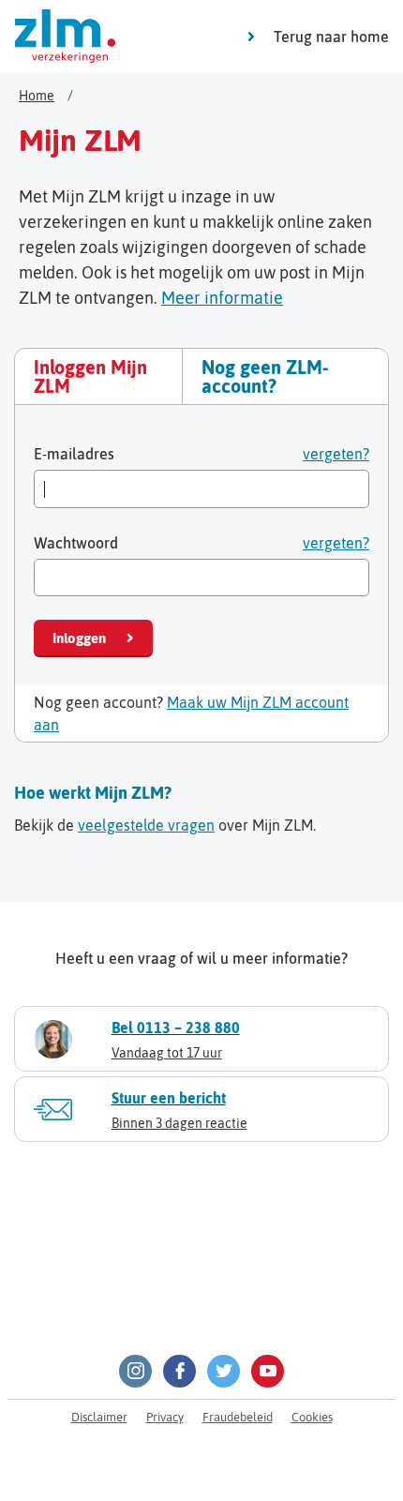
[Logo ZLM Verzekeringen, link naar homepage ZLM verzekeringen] (65, 36)
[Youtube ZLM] (267, 1371)
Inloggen (79, 638)
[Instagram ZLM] (135, 1371)
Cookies (312, 1417)
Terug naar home (331, 36)
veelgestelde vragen (146, 825)
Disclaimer (99, 1417)
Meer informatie (222, 298)
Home (36, 95)
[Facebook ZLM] (179, 1371)
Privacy (165, 1417)
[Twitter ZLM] (223, 1371)
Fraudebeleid (237, 1417)
